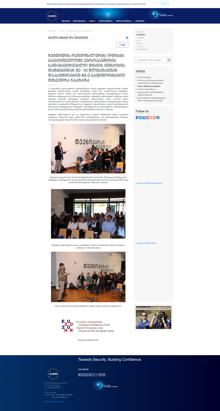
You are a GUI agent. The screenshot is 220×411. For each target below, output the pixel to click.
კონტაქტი (139, 21)
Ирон (138, 41)
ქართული (140, 35)
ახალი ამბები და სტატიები (79, 31)
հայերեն (140, 46)
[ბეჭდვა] (127, 38)
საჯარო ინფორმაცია (146, 89)
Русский (140, 38)
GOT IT (164, 4)
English (139, 32)
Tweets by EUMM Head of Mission (149, 183)
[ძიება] (168, 60)
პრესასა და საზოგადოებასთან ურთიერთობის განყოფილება (151, 81)
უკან (123, 45)
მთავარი (66, 21)
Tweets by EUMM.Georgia (146, 243)
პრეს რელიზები (144, 77)
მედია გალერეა (123, 21)
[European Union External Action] (104, 385)
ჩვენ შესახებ (79, 21)
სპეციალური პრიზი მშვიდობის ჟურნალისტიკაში (151, 93)
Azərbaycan (141, 49)
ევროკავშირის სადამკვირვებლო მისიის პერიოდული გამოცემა (152, 99)
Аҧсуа (139, 44)
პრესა (92, 21)
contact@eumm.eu (57, 402)
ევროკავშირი (105, 21)
